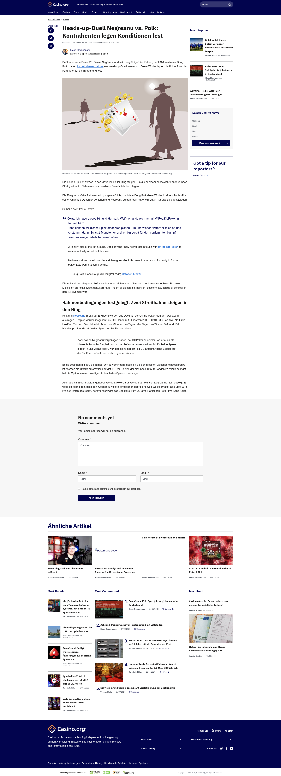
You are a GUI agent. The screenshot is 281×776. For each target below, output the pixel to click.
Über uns (216, 730)
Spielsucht (144, 763)
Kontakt (229, 730)
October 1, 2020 (131, 274)
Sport (94, 12)
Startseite (52, 763)
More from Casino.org (209, 143)
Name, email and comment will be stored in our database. (111, 488)
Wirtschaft (140, 12)
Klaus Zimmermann (80, 50)
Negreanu (79, 315)
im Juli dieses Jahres (90, 66)
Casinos (66, 12)
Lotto (151, 12)
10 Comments (139, 629)
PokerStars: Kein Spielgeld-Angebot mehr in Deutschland (218, 70)
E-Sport (83, 53)
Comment (84, 439)
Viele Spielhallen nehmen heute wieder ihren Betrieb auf (77, 702)
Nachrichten (54, 19)
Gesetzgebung (110, 12)
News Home (53, 12)
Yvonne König (211, 55)
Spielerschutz (126, 12)
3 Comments (134, 692)
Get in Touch (199, 175)
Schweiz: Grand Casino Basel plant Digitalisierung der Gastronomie (137, 687)
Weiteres (161, 12)
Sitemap (133, 763)
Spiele (85, 12)
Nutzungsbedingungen (69, 763)
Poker (76, 12)
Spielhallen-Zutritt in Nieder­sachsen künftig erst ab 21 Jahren (75, 680)
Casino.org (200, 772)
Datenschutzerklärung (92, 763)
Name (82, 472)
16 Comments (168, 609)
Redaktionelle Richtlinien (115, 763)
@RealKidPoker (168, 247)
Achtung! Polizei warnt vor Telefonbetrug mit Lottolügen (131, 624)
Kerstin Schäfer (69, 616)
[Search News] (230, 4)
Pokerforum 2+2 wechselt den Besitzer (163, 537)
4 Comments (164, 648)
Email (144, 472)
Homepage (202, 730)
